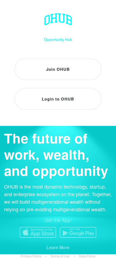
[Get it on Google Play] (78, 232)
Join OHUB (58, 69)
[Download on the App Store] (38, 232)
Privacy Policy (31, 256)
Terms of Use (60, 256)
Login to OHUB (58, 99)
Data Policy (87, 256)
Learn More (58, 247)
